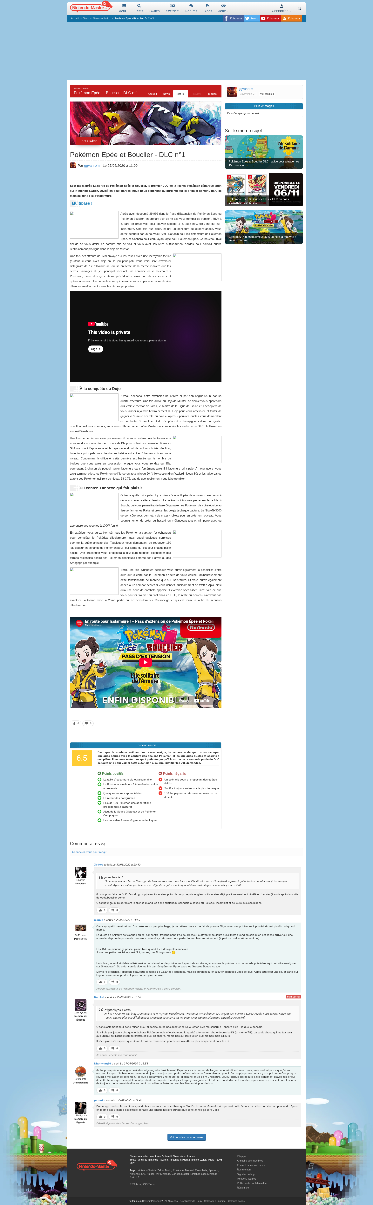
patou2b (99, 1100)
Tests (139, 11)
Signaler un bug (245, 1174)
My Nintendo (163, 1173)
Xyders (98, 864)
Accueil (75, 18)
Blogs (207, 11)
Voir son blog (267, 94)
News (166, 93)
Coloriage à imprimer (215, 1201)
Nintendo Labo (198, 1173)
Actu (123, 11)
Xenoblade (201, 1170)
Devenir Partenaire (152, 1201)
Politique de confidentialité (252, 1183)
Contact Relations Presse (251, 1165)
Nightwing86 (102, 1063)
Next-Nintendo (187, 1201)
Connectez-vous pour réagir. (89, 851)
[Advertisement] (186, 51)
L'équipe (241, 1156)
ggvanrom (92, 166)
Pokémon (178, 1170)
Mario (168, 1170)
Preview (196, 93)
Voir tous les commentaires (186, 1137)
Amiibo (150, 1173)
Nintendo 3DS (137, 1173)
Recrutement (244, 1169)
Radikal (99, 997)
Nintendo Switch (101, 18)
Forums (191, 11)
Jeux (222, 11)
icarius (98, 919)
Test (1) (180, 93)
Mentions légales (246, 1178)
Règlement (243, 1187)
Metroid (189, 1170)
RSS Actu (135, 1184)
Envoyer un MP (248, 94)
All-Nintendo (171, 1201)
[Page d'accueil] (97, 1164)
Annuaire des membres (250, 1160)
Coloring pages (236, 1201)
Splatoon (213, 1170)
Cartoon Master (180, 1173)
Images (212, 93)
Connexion (280, 11)
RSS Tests (148, 1184)
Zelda (160, 1170)
